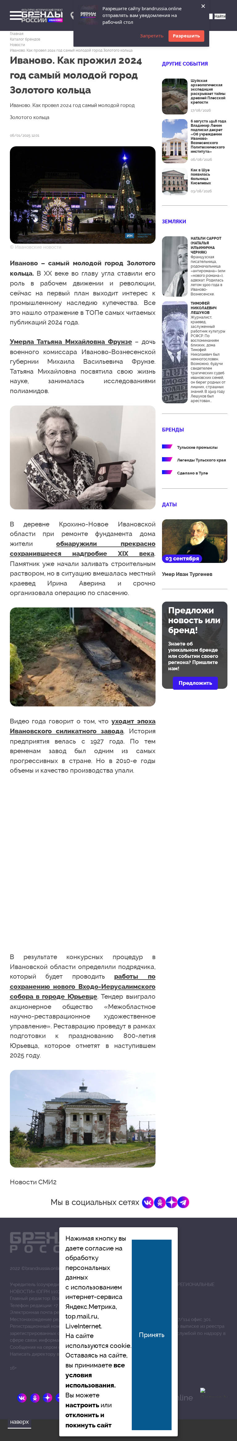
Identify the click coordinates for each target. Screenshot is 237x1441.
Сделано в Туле (192, 473)
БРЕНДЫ (173, 430)
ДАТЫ (169, 505)
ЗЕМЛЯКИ (174, 222)
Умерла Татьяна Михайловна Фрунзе (71, 341)
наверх (19, 1421)
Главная (16, 34)
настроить (82, 1405)
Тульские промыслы (197, 447)
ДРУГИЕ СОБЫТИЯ (185, 64)
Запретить (152, 35)
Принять (151, 1335)
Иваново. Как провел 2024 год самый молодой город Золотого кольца (71, 50)
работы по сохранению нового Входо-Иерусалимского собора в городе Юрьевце (83, 986)
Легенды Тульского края (201, 460)
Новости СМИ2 (33, 1182)
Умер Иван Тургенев (187, 574)
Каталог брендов (25, 39)
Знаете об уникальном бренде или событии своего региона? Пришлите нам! (193, 656)
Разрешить (186, 35)
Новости (17, 45)
